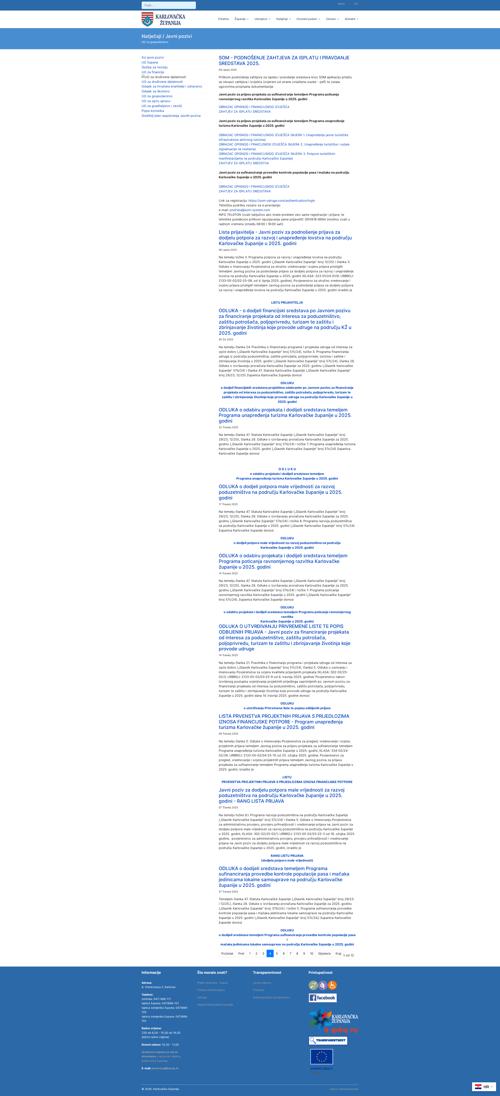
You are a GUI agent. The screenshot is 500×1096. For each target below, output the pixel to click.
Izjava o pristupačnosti (343, 1089)
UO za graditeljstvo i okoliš (162, 106)
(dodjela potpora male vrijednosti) (287, 860)
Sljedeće (324, 953)
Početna (223, 19)
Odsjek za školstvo (156, 91)
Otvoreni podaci (306, 19)
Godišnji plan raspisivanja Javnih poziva (171, 116)
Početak (227, 953)
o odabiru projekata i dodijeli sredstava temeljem (287, 474)
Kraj (338, 953)
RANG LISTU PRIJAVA (287, 856)
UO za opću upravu (156, 101)
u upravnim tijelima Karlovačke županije (161, 1056)
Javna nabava (262, 982)
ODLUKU (287, 538)
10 (311, 953)
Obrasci (331, 19)
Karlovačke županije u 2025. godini (287, 547)
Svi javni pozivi (153, 57)
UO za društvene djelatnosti (162, 82)
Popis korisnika (153, 111)
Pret (241, 953)
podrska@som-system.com (250, 210)
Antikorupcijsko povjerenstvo (271, 997)
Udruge (202, 997)
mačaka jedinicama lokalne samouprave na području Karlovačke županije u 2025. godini (287, 944)
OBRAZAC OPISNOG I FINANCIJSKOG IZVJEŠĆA (254, 107)
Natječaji (282, 19)
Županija (240, 19)
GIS (356, 3)
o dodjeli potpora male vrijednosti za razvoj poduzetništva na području (287, 543)
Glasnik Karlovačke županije (215, 1004)
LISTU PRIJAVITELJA (287, 302)
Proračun (258, 990)
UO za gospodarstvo (157, 96)
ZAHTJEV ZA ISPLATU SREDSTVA (244, 163)
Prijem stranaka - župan (212, 982)
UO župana (150, 62)
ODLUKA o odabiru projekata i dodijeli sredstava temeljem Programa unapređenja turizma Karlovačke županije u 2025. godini (285, 415)
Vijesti (341, 3)
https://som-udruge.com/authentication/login (281, 200)
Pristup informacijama (211, 990)
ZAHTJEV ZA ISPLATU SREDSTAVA (245, 111)
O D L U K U (287, 469)
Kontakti (350, 19)
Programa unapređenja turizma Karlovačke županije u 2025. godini (287, 478)
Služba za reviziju (155, 67)
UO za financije (153, 72)
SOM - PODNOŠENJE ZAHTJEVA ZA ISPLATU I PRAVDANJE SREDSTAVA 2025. (284, 60)
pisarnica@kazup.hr (165, 1068)
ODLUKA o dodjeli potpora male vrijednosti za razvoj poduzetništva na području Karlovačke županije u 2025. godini (280, 492)
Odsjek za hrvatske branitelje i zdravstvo (172, 86)
